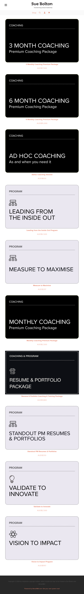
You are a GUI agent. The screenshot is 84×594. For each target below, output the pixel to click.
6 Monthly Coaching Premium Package (42, 119)
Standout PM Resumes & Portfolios (42, 451)
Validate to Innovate (42, 506)
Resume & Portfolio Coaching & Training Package (42, 396)
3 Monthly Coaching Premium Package (42, 64)
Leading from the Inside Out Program (42, 230)
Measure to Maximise (42, 285)
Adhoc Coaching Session (42, 174)
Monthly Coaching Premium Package (42, 340)
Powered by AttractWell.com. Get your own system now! (42, 589)
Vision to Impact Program (42, 561)
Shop (34, 12)
